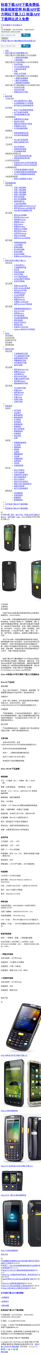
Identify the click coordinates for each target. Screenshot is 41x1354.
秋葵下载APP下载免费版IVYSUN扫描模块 (21, 76)
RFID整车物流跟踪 (21, 135)
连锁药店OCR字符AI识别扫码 (25, 165)
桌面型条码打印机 (21, 358)
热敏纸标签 (18, 459)
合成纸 (16, 452)
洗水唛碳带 (18, 493)
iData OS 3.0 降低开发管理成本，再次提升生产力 (21, 1275)
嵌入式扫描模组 (20, 199)
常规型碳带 (18, 495)
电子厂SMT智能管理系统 (23, 110)
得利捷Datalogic (20, 220)
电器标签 (17, 426)
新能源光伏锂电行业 (13, 153)
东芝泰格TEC (19, 374)
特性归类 (8, 185)
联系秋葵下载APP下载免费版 (16, 508)
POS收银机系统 (20, 151)
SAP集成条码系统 (21, 128)
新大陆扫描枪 (19, 249)
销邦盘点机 (18, 325)
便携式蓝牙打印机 (21, 92)
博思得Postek (19, 392)
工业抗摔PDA (19, 265)
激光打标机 (18, 365)
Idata (18, 517)
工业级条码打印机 (21, 353)
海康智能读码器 (20, 242)
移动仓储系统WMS (21, 142)
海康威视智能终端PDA (23, 309)
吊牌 (15, 438)
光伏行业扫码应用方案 (22, 156)
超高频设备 (9, 345)
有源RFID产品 (10, 340)
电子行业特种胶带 (21, 488)
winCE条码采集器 (21, 277)
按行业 (7, 468)
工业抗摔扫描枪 (20, 203)
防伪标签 (17, 422)
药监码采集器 (19, 272)
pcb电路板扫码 (11, 167)
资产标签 (17, 410)
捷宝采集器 (18, 320)
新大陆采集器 (19, 315)
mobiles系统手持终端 (22, 279)
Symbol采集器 (19, 295)
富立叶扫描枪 (19, 254)
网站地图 (15, 1346)
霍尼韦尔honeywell (21, 369)
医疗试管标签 (19, 429)
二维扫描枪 (18, 60)
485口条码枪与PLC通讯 (23, 101)
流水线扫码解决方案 (22, 114)
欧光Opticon (18, 224)
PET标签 (17, 445)
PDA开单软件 (19, 147)
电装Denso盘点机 (20, 286)
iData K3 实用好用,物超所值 (13, 1283)
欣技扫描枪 (18, 252)
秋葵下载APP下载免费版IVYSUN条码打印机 (22, 85)
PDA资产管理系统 (21, 140)
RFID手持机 (18, 274)
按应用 (7, 408)
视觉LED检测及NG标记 (23, 179)
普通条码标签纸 (20, 442)
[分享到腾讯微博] (12, 1349)
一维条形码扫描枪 (21, 57)
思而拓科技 (33, 1346)
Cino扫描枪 (18, 245)
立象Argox (18, 397)
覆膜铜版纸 (18, 454)
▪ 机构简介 (5, 1301)
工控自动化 (9, 98)
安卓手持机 (18, 64)
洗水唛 (16, 456)
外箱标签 (17, 433)
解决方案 (8, 96)
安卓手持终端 (19, 281)
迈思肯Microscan (20, 233)
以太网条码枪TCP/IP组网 (23, 103)
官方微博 (6, 25)
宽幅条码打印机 (20, 360)
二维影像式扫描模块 (22, 83)
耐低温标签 (18, 417)
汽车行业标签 (19, 472)
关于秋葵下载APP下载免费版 (16, 504)
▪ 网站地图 (5, 1305)
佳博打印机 (18, 399)
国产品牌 (8, 240)
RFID (7, 333)
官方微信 (16, 25)
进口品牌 (8, 213)
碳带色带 (8, 491)
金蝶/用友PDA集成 (21, 119)
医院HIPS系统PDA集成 (23, 124)
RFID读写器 (10, 338)
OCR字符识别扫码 (12, 160)
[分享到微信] (17, 1349)
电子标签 (8, 342)
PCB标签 (17, 420)
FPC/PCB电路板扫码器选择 (24, 174)
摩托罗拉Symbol (20, 231)
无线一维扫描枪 (20, 190)
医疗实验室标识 (20, 477)
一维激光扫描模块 (21, 78)
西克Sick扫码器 (20, 236)
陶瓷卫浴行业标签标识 (22, 484)
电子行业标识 (19, 479)
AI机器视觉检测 (11, 176)
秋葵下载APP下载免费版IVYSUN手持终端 (21, 62)
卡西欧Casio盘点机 (21, 302)
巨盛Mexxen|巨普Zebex (22, 256)
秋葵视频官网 (10, 183)
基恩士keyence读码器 (22, 238)
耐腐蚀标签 (18, 431)
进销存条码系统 (20, 149)
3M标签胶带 (18, 465)
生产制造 (8, 108)
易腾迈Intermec (19, 226)
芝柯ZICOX (18, 395)
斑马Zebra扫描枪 (20, 215)
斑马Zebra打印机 (20, 376)
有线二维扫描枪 (20, 192)
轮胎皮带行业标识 (21, 475)
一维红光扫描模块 (21, 80)
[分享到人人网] (14, 1349)
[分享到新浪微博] (9, 1349)
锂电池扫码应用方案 (22, 158)
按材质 (7, 440)
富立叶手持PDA (20, 322)
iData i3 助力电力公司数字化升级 (15, 1288)
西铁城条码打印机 (21, 383)
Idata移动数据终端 (21, 318)
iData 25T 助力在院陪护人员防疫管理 (17, 1286)
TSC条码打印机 (20, 388)
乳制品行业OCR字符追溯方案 (25, 163)
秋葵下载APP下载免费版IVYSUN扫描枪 (20, 55)
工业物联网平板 (20, 267)
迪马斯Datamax (19, 381)
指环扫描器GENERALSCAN (25, 206)
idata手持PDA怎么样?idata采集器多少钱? (18, 1279)
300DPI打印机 (19, 90)
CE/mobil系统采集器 (21, 67)
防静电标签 (18, 424)
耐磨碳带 (17, 497)
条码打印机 (9, 349)
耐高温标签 (18, 415)
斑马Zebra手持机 (20, 290)
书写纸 (16, 463)
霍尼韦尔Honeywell (21, 217)
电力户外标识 (19, 470)
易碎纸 (16, 449)
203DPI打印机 (19, 87)
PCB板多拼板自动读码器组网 (25, 172)
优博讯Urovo (19, 313)
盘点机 (16, 270)
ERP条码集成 (10, 117)
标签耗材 (8, 406)
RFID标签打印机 (20, 363)
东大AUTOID (19, 311)
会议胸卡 (17, 413)
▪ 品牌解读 (5, 1297)
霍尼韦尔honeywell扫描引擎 (24, 208)
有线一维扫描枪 (20, 194)
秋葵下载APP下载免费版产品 (16, 53)
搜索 (26, 35)
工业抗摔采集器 (20, 69)
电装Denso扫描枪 (20, 229)
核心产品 (19, 515)
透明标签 (17, 447)
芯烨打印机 (18, 402)
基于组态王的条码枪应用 (23, 105)
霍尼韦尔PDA (19, 297)
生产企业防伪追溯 (21, 112)
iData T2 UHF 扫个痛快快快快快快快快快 (18, 1270)
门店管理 (8, 144)
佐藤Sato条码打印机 (21, 379)
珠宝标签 (17, 436)
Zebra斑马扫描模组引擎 (23, 210)
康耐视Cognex (19, 222)
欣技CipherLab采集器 (22, 288)
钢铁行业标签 (19, 486)
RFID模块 (9, 335)
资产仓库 (8, 137)
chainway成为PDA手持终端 (24, 329)
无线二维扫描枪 (20, 187)
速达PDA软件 (19, 121)
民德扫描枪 (18, 247)
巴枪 (15, 71)
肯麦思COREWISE (21, 327)
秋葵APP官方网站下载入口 (15, 260)
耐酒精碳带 (18, 500)
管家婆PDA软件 (20, 126)
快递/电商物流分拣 (21, 133)
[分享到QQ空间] (7, 1349)
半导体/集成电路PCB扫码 (24, 169)
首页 (7, 51)
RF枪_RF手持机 (20, 74)
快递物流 (8, 130)
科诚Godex (18, 390)
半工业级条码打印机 (22, 356)
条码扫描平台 (19, 201)
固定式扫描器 (19, 197)
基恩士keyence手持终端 (23, 304)
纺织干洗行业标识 (21, 481)
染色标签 (17, 461)
